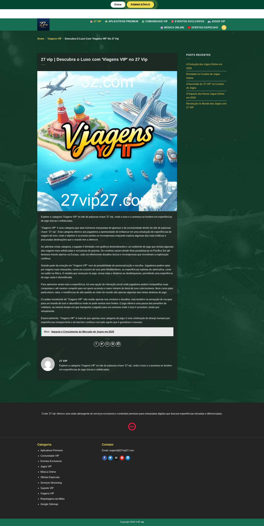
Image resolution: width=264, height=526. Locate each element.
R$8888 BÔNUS (140, 4)
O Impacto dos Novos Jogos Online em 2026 (205, 95)
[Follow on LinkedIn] (127, 458)
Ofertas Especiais (204, 27)
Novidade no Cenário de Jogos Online (203, 76)
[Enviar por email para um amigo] (107, 344)
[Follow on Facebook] (104, 458)
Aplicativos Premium (123, 21)
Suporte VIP (47, 488)
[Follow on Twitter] (110, 458)
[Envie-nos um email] (116, 458)
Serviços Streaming (51, 482)
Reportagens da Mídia (52, 499)
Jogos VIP (218, 21)
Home (40, 38)
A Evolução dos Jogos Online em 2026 (204, 66)
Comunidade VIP (156, 21)
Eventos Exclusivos (189, 21)
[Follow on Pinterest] (122, 458)
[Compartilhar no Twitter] (101, 344)
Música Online (174, 27)
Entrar (118, 4)
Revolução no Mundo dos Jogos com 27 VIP (206, 105)
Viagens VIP (55, 38)
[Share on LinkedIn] (118, 344)
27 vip (97, 21)
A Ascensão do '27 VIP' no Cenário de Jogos (205, 86)
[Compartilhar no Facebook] (96, 344)
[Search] (224, 27)
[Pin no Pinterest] (112, 344)
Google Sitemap (49, 504)
